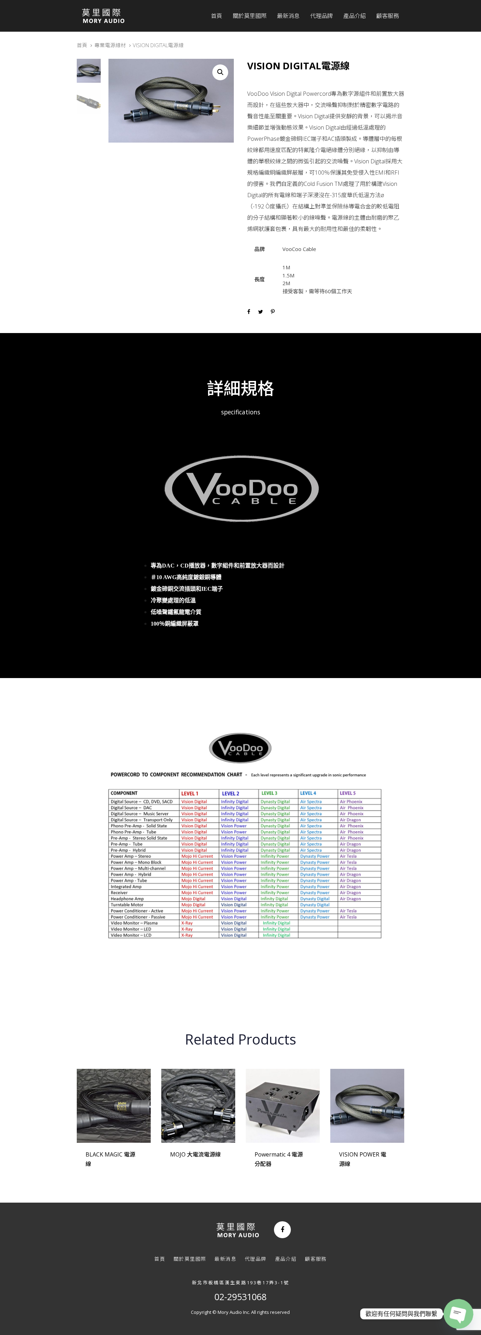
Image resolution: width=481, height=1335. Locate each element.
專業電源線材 (110, 45)
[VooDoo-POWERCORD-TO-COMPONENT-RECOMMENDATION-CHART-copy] (240, 845)
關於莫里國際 (190, 1258)
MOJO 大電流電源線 (195, 1154)
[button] (220, 72)
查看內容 (102, 1173)
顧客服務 (316, 1258)
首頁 (82, 45)
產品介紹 (286, 1258)
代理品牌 (256, 1258)
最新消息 (225, 1258)
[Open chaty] (458, 1314)
